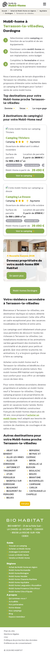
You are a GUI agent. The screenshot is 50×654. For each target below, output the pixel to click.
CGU (6, 637)
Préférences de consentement (17, 643)
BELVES (10, 497)
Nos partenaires (16, 604)
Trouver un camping (18, 545)
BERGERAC (34, 450)
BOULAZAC (34, 470)
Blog (11, 613)
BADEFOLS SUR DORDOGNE (12, 482)
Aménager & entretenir (19, 551)
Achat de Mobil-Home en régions (23, 11)
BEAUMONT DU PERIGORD (12, 492)
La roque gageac (40, 108)
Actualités (13, 601)
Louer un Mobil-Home (19, 554)
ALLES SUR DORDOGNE (10, 462)
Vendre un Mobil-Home (19, 557)
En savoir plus (16, 275)
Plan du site (9, 630)
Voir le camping (24, 175)
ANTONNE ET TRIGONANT (11, 469)
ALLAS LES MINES (15, 457)
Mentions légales (11, 634)
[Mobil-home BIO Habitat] (25, 520)
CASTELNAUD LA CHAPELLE (36, 492)
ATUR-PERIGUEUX (9, 475)
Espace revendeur (17, 616)
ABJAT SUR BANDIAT (10, 452)
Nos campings (15, 610)
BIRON (32, 460)
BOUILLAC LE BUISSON (34, 465)
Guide (10, 542)
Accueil (4, 11)
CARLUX (33, 487)
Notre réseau (15, 607)
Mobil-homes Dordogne (25, 290)
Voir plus (25, 503)
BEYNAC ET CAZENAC (33, 455)
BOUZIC (33, 474)
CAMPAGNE (35, 484)
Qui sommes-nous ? (18, 598)
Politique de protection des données (20, 640)
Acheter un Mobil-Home (19, 548)
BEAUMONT (12, 487)
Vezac (22, 108)
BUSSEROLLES (36, 480)
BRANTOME (35, 477)
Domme (8, 108)
